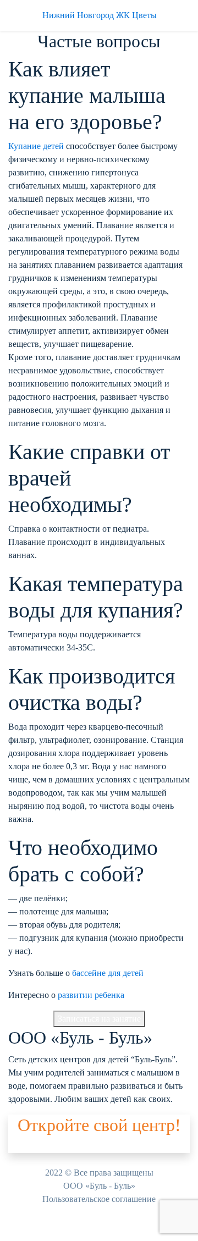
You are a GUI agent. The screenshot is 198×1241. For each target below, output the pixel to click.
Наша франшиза (38, 1146)
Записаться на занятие (99, 1018)
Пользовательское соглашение (99, 1199)
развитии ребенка (91, 995)
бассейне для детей (108, 973)
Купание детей (36, 146)
